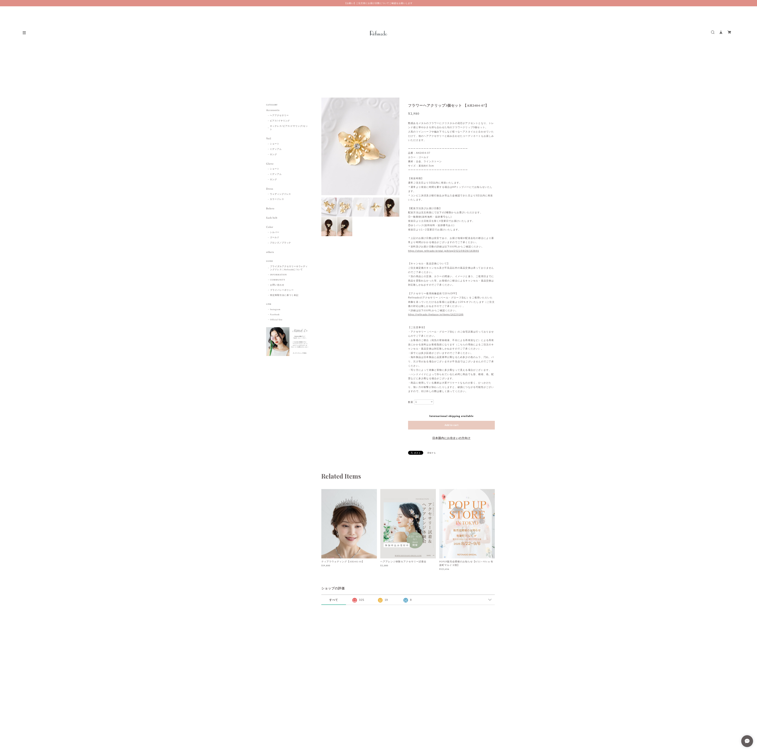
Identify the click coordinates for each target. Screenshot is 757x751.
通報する (431, 453)
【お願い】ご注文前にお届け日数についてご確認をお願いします (378, 3)
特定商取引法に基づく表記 (284, 295)
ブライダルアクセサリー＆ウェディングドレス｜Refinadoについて (289, 268)
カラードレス (277, 199)
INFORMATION (278, 274)
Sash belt (271, 218)
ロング (273, 154)
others (270, 252)
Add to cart (452, 425)
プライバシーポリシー (282, 290)
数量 (410, 402)
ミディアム (276, 149)
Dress (269, 189)
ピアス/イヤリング (280, 120)
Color (269, 227)
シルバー (274, 232)
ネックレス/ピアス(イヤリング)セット (289, 128)
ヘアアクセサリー (279, 115)
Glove (270, 164)
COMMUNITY (277, 280)
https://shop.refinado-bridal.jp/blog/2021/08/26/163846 (443, 251)
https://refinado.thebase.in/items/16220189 (435, 314)
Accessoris (273, 110)
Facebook (275, 314)
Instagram (275, 309)
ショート (274, 144)
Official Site (276, 319)
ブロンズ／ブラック (280, 242)
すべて (333, 599)
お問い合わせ (277, 285)
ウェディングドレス (280, 194)
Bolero (270, 208)
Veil (268, 138)
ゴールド (274, 237)
